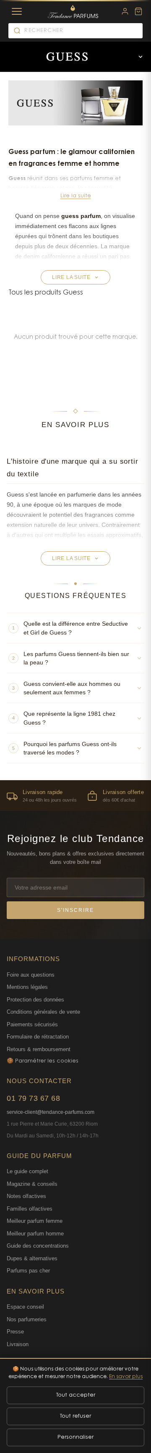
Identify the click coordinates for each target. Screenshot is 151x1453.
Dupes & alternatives (32, 1258)
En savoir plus (126, 1376)
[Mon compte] (125, 11)
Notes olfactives (26, 1196)
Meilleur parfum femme (34, 1221)
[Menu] (16, 11)
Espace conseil (25, 1307)
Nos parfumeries (27, 1319)
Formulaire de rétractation (38, 1036)
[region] (75, 795)
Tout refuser (75, 1416)
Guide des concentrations (38, 1246)
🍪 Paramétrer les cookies (42, 1061)
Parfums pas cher (28, 1270)
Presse (15, 1331)
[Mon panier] (138, 11)
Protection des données (35, 999)
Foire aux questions (31, 975)
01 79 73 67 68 (33, 1098)
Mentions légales (27, 987)
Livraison (18, 1344)
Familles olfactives (29, 1209)
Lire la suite (75, 196)
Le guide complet (27, 1171)
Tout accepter (75, 1395)
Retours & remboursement (38, 1049)
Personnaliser (75, 1437)
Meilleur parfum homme (35, 1233)
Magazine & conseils (32, 1184)
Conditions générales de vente (43, 1012)
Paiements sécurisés (32, 1024)
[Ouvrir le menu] (140, 57)
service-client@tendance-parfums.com (50, 1112)
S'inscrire (75, 910)
